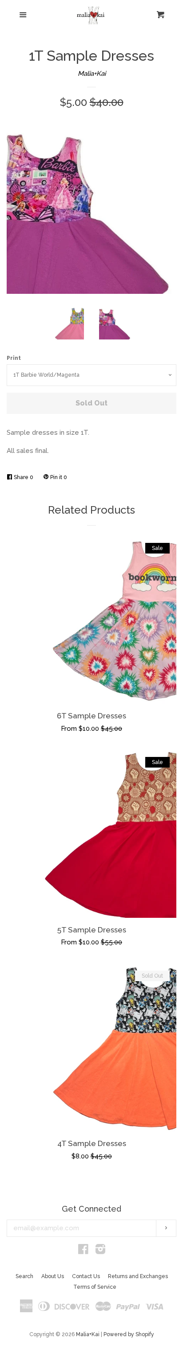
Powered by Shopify (128, 1334)
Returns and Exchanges (138, 1276)
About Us (52, 1276)
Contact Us (86, 1276)
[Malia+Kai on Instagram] (100, 1251)
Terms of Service (94, 1287)
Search (24, 1276)
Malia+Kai (92, 74)
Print (14, 358)
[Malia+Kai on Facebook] (83, 1251)
